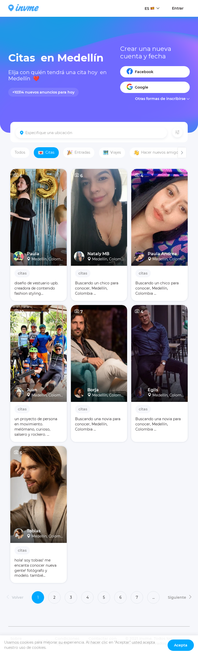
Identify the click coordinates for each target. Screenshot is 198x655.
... (153, 597)
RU (147, 18)
